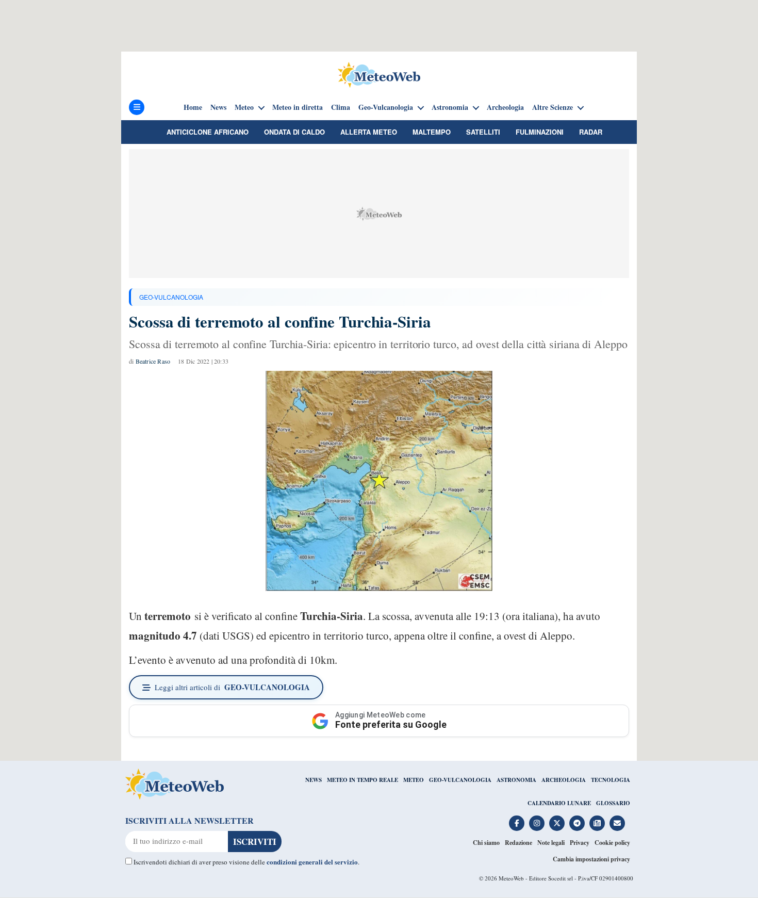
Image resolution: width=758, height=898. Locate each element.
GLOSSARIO (613, 803)
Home (193, 107)
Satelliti (483, 132)
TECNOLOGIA (610, 780)
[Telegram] (577, 823)
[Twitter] (557, 823)
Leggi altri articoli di (232, 687)
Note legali (551, 842)
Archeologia (505, 107)
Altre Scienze (552, 107)
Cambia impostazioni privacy (591, 859)
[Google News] (597, 823)
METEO (413, 780)
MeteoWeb (511, 878)
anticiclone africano (208, 132)
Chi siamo (486, 842)
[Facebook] (516, 823)
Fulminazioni (540, 132)
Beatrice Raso (153, 361)
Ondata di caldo (294, 132)
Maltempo (432, 132)
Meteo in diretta (297, 107)
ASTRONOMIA (516, 780)
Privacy (579, 842)
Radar (590, 132)
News (218, 107)
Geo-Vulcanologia (385, 107)
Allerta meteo (368, 132)
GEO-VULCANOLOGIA (171, 296)
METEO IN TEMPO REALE (362, 780)
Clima (340, 107)
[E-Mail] (617, 823)
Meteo (244, 107)
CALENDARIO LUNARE (559, 803)
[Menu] (136, 107)
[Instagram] (537, 823)
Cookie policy (612, 842)
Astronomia (450, 107)
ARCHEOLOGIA (563, 780)
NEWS (313, 780)
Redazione (518, 842)
